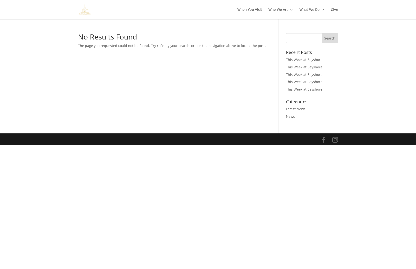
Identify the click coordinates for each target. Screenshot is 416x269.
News (290, 116)
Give (334, 10)
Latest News (296, 109)
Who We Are (278, 10)
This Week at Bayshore (304, 59)
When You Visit (249, 10)
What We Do (309, 10)
